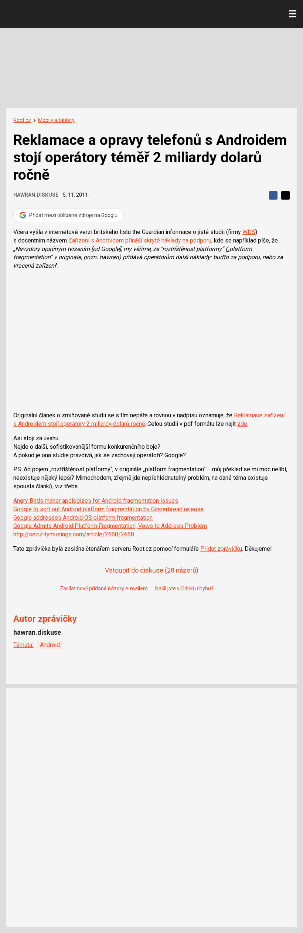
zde (242, 423)
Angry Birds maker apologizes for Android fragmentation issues (95, 500)
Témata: (23, 644)
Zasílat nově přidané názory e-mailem (104, 588)
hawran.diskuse (35, 195)
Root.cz (22, 120)
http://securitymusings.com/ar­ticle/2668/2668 (73, 534)
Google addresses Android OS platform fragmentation (83, 517)
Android (50, 644)
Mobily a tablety (56, 120)
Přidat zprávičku (221, 548)
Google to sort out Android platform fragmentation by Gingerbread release (108, 509)
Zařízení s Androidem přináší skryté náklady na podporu (139, 240)
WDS (248, 231)
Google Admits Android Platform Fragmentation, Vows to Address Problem (110, 525)
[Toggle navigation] (292, 14)
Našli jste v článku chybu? (184, 588)
